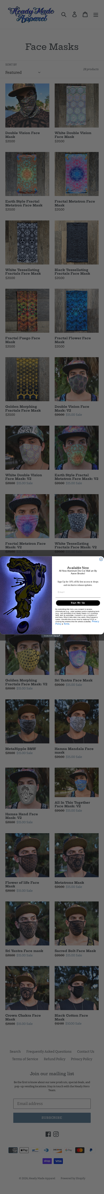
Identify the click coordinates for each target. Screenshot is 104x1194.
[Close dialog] (101, 559)
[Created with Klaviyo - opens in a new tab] (52, 636)
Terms (66, 624)
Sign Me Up (78, 603)
